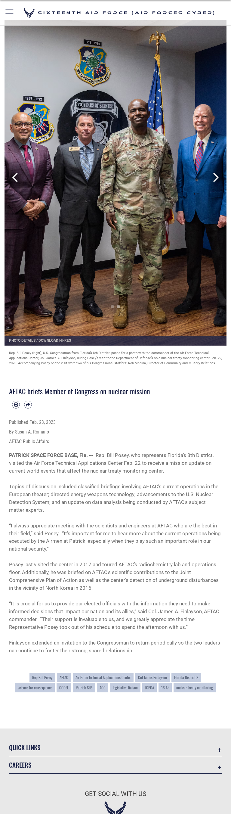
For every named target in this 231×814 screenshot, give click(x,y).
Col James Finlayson (152, 677)
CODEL (64, 688)
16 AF (165, 688)
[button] (10, 13)
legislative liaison (125, 688)
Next (215, 177)
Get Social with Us (115, 793)
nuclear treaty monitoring (194, 688)
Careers (20, 764)
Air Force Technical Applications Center (103, 677)
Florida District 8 (186, 677)
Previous (16, 177)
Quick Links (24, 747)
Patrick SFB (84, 688)
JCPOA (149, 688)
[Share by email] (28, 405)
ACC (103, 688)
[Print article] (16, 405)
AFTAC (64, 677)
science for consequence (35, 688)
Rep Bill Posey (42, 677)
